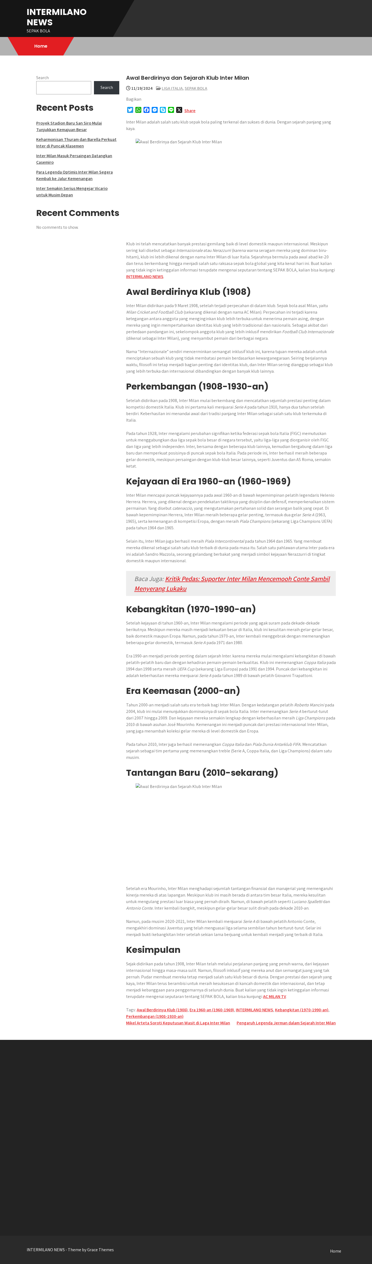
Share (190, 110)
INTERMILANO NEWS (57, 17)
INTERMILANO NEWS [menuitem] (144, 276)
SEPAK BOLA (196, 88)
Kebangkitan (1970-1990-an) (301, 1010)
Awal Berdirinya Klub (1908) (162, 1010)
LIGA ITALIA (172, 88)
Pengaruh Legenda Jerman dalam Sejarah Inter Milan (286, 1023)
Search (42, 78)
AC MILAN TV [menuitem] (274, 996)
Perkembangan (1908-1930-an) (155, 1016)
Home (40, 46)
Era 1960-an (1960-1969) (212, 1010)
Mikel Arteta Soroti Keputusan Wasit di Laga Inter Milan (178, 1023)
